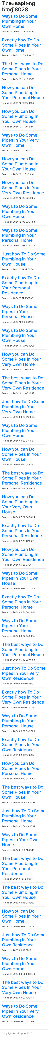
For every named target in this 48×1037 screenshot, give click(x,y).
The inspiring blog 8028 (17, 3)
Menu (8, 8)
